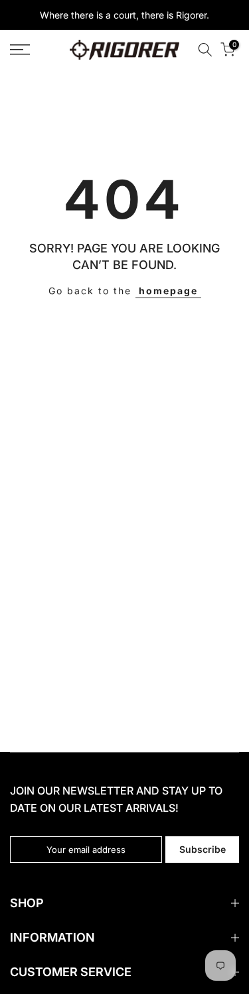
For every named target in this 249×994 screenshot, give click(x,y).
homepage (168, 290)
